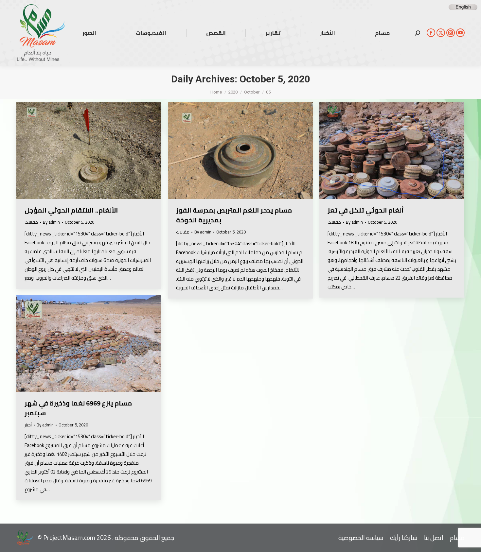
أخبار (28, 425)
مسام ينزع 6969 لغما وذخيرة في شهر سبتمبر (78, 408)
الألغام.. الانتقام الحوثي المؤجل (71, 210)
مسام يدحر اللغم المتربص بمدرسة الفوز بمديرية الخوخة (234, 215)
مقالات (31, 222)
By (51, 222)
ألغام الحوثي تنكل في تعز (366, 210)
